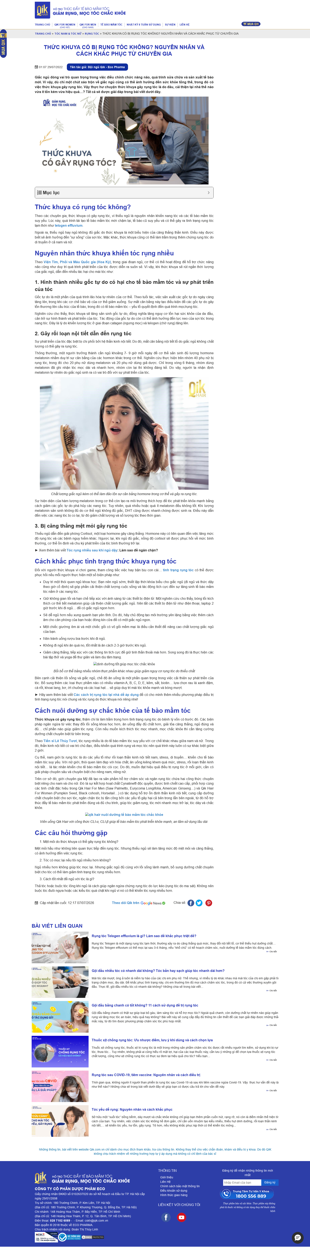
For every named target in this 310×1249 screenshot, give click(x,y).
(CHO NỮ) (65, 27)
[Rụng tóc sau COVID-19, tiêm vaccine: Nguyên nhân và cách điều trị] (58, 1086)
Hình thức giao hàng (173, 1195)
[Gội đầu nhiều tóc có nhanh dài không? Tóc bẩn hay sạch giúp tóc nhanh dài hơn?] (58, 982)
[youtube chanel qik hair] (181, 1217)
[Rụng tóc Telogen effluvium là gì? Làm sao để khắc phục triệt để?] (58, 947)
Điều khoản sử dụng (173, 1190)
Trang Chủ (43, 33)
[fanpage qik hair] (166, 1217)
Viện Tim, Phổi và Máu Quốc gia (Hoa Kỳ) (77, 262)
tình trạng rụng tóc (178, 570)
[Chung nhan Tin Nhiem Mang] (46, 1237)
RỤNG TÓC (92, 33)
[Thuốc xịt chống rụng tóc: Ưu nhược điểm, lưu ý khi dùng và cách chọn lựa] (58, 1051)
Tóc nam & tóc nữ (67, 33)
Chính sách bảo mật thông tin (180, 1186)
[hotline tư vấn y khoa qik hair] (247, 1193)
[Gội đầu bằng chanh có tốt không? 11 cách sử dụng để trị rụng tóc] (58, 1017)
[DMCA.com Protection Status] (92, 1237)
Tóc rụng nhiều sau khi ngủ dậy (92, 550)
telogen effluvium (68, 225)
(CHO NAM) (87, 27)
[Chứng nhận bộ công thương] (69, 1237)
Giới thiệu (166, 1177)
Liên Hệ (165, 1181)
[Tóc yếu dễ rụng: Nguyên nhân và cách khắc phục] (58, 1121)
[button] (298, 1238)
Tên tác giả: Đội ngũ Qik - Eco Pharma (97, 67)
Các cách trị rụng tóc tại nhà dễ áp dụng (106, 695)
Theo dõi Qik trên (126, 903)
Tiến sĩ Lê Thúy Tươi (60, 741)
